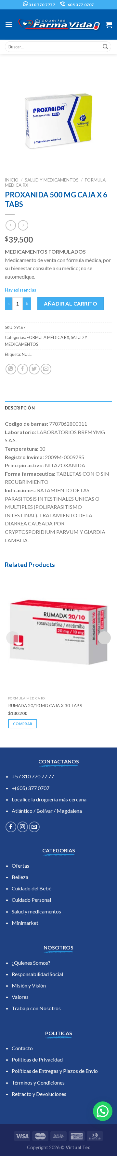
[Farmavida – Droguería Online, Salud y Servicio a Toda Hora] (59, 24)
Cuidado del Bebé (31, 888)
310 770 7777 (41, 4)
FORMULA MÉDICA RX (48, 337)
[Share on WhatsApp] (11, 369)
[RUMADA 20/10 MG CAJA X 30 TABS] (58, 632)
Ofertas (20, 865)
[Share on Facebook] (22, 369)
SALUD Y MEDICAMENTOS (52, 179)
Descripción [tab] (20, 407)
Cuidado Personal (31, 900)
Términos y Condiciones (38, 1082)
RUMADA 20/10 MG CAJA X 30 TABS (45, 705)
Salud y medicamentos (36, 911)
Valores (20, 997)
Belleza (20, 877)
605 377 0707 (80, 4)
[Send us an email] (34, 827)
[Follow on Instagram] (22, 827)
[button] (102, 1111)
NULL (27, 354)
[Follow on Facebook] (11, 827)
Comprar (22, 724)
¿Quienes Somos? (31, 963)
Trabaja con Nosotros (36, 1008)
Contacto (22, 1048)
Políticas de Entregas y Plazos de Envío (55, 1071)
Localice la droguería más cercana (49, 799)
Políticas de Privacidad (37, 1059)
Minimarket (25, 923)
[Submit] (105, 46)
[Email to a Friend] (46, 369)
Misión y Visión (29, 985)
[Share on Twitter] (34, 369)
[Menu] (9, 24)
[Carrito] (109, 25)
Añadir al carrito (70, 303)
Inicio (12, 179)
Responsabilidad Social (37, 974)
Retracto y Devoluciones (39, 1094)
